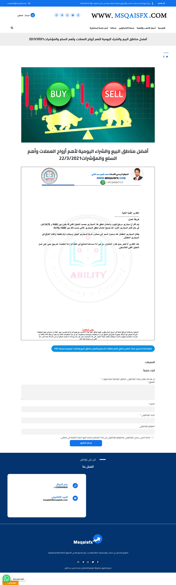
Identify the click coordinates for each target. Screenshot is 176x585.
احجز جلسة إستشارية (99, 28)
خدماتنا (113, 28)
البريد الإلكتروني (147, 415)
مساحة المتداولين (126, 28)
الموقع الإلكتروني (147, 426)
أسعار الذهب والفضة (146, 28)
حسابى (20, 15)
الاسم (152, 403)
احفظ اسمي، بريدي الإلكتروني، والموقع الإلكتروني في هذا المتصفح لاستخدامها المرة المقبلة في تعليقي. (105, 437)
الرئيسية (161, 28)
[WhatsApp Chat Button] (6, 578)
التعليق (151, 382)
